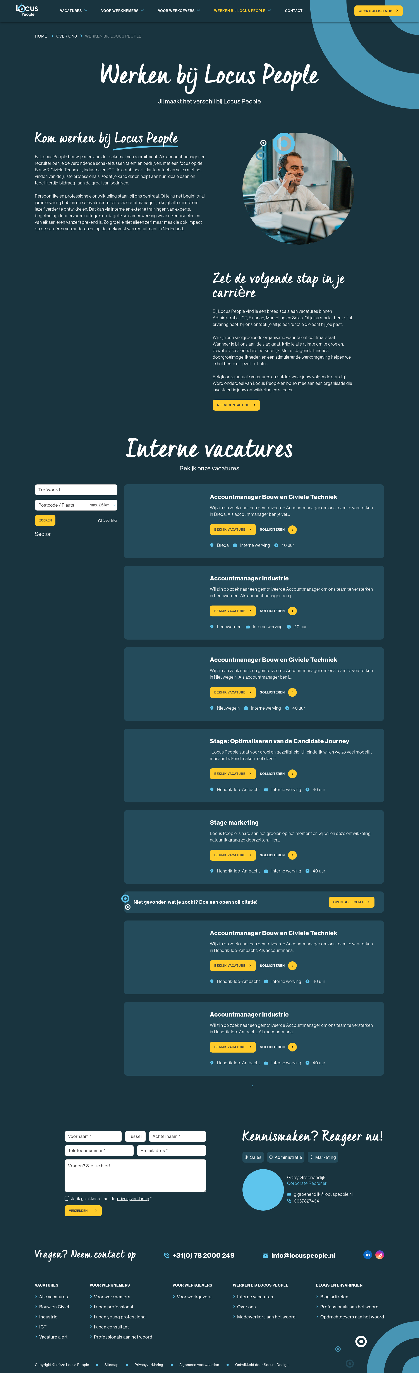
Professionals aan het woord (123, 1337)
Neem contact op (233, 405)
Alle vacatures (53, 1296)
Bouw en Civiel (54, 1306)
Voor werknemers (120, 11)
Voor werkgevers (176, 11)
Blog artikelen (334, 1296)
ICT (43, 1327)
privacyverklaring (133, 1198)
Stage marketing (234, 822)
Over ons (66, 36)
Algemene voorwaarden (199, 1365)
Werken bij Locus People (240, 11)
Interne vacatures (255, 1296)
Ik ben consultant (111, 1327)
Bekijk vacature (230, 530)
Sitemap (111, 1365)
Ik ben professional (113, 1306)
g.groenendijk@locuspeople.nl (323, 1194)
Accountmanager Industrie (249, 578)
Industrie (48, 1317)
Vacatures (71, 11)
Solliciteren (272, 530)
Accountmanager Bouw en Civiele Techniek (274, 497)
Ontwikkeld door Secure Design (261, 1365)
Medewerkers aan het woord (266, 1317)
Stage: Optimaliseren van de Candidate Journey (279, 741)
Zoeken (45, 520)
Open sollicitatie (375, 11)
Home (41, 36)
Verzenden (78, 1211)
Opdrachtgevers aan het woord (352, 1317)
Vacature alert (53, 1337)
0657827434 (306, 1201)
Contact (294, 11)
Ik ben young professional (120, 1317)
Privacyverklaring (149, 1365)
